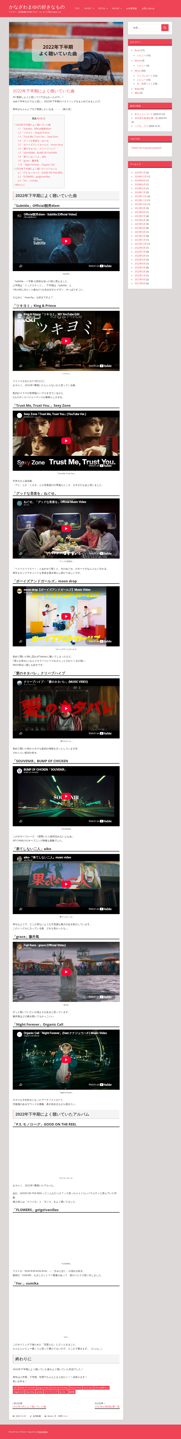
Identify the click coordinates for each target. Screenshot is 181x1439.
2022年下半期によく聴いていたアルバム (35, 168)
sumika (39, 1392)
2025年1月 (140, 172)
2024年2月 (140, 188)
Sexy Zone (30, 1392)
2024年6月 (140, 184)
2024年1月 (140, 192)
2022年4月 (140, 263)
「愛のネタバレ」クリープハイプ (36, 148)
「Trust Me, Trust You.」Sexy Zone (38, 136)
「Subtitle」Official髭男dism (34, 128)
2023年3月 (140, 231)
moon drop (88, 1387)
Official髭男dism (102, 1387)
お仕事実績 (131, 8)
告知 (137, 88)
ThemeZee (42, 1431)
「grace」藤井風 (28, 160)
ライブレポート (145, 75)
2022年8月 (140, 247)
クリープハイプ (51, 1392)
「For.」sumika (28, 180)
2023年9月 (140, 208)
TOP (77, 8)
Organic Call (18, 1392)
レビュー (141, 55)
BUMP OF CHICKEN (27, 1387)
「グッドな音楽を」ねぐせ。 (34, 140)
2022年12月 (141, 243)
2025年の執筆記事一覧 (146, 118)
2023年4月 (140, 228)
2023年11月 (141, 200)
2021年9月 (140, 279)
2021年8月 (140, 283)
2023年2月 (140, 235)
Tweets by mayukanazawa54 (146, 147)
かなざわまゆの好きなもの (37, 7)
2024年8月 (140, 180)
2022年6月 (140, 255)
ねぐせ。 (63, 1392)
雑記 (137, 92)
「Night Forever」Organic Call (36, 164)
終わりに (19, 184)
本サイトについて (144, 114)
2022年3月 (140, 267)
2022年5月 (140, 259)
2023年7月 (140, 216)
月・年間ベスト (61, 1416)
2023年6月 (140, 220)
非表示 (41, 118)
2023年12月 (141, 196)
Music (88, 8)
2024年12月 (141, 176)
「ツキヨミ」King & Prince (33, 132)
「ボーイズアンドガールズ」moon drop (40, 144)
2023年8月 (140, 212)
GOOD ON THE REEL (59, 1387)
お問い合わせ (148, 8)
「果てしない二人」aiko (32, 156)
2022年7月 (140, 251)
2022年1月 (140, 275)
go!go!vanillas (43, 1387)
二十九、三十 (141, 126)
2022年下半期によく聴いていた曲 (32, 124)
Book (101, 8)
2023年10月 (141, 204)
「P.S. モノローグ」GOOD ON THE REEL (40, 172)
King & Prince (75, 1387)
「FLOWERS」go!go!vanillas (34, 176)
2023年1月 (140, 239)
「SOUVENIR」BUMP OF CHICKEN (37, 152)
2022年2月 (140, 271)
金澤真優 (37, 1416)
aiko (15, 1387)
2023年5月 (140, 224)
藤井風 (72, 1392)
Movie (115, 8)
